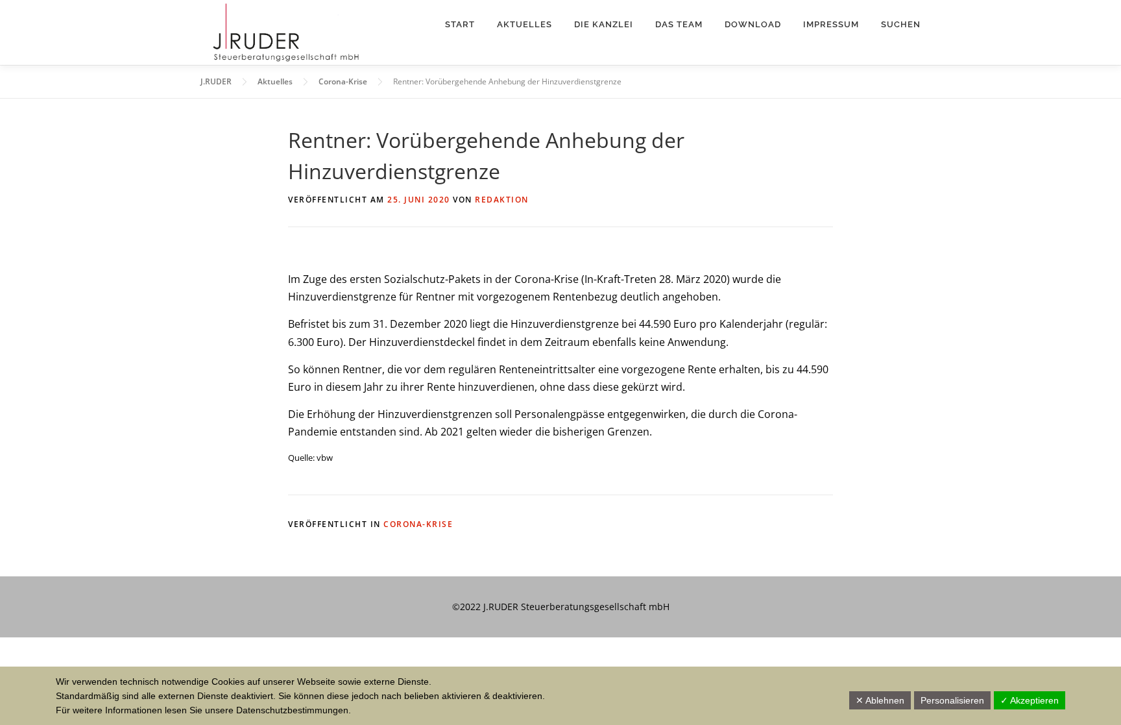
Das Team (679, 24)
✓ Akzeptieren (1029, 700)
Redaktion (502, 199)
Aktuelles (524, 24)
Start (460, 24)
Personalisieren (952, 700)
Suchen (901, 24)
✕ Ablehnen (880, 700)
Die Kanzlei (603, 24)
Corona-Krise (418, 524)
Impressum (831, 24)
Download (753, 24)
